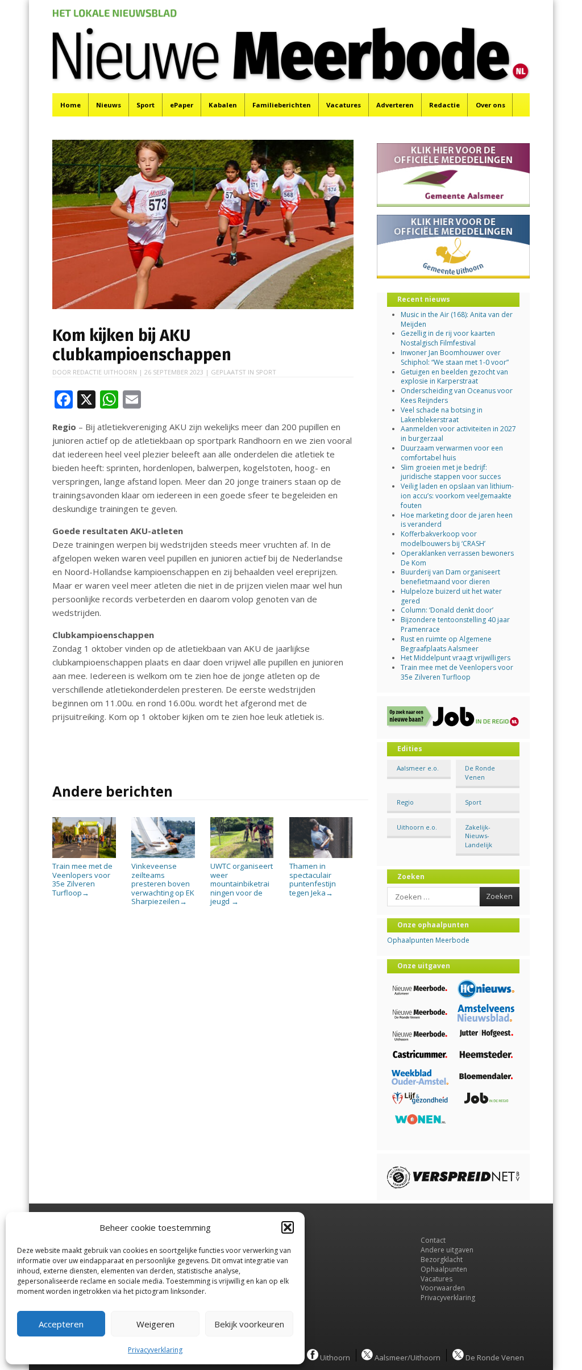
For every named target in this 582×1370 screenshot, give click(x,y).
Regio (405, 802)
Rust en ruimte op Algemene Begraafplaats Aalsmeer (446, 643)
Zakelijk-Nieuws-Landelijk (478, 836)
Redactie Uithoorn (105, 372)
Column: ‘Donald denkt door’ (447, 610)
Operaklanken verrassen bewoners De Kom (457, 558)
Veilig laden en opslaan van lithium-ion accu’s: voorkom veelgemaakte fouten (457, 495)
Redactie (444, 105)
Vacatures (343, 105)
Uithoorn (334, 1356)
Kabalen (223, 105)
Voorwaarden (443, 1288)
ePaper (181, 105)
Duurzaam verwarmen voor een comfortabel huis (452, 453)
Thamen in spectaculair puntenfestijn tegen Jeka (312, 879)
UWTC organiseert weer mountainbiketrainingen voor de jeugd (241, 883)
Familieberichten (281, 105)
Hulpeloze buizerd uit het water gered (451, 596)
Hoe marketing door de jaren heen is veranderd (457, 520)
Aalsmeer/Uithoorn (406, 1356)
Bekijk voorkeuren (249, 1324)
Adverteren (395, 105)
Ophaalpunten (444, 1269)
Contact (433, 1240)
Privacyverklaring (155, 1350)
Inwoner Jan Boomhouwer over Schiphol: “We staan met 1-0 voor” (455, 357)
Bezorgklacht (442, 1259)
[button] (287, 1227)
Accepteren (61, 1324)
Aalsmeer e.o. (418, 768)
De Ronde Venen (480, 772)
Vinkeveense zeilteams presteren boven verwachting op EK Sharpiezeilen (162, 883)
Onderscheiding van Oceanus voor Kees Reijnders (457, 395)
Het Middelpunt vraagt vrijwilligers (455, 658)
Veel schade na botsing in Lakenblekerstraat (442, 414)
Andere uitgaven (447, 1250)
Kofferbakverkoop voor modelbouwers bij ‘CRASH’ (443, 538)
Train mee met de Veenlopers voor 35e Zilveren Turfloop (82, 879)
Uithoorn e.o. (417, 827)
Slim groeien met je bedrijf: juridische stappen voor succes (451, 472)
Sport (145, 105)
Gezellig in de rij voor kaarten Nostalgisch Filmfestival (448, 338)
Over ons (490, 105)
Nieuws (108, 105)
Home (70, 105)
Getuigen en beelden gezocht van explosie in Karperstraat (454, 376)
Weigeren (155, 1324)
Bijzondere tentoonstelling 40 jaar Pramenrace (455, 624)
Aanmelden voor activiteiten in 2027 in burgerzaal (458, 433)
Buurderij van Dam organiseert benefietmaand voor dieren (450, 576)
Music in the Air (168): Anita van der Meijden (457, 319)
